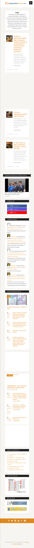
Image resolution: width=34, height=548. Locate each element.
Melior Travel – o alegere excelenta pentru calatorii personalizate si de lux (19, 406)
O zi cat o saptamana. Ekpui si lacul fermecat (20, 114)
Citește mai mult (17, 65)
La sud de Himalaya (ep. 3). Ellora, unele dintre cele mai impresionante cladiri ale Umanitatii (16, 240)
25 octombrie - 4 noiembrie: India (15, 457)
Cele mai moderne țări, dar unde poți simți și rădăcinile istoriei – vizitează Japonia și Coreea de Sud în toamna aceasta (20, 396)
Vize (8, 296)
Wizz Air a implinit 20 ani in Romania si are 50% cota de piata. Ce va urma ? (16, 278)
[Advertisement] (17, 92)
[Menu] (30, 2)
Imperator (13, 236)
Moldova (10, 375)
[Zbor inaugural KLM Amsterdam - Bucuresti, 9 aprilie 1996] (17, 185)
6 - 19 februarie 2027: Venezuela (15, 470)
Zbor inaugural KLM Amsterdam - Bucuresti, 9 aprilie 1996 (14, 193)
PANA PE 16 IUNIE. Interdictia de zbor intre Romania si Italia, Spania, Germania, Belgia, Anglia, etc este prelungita (20, 315)
